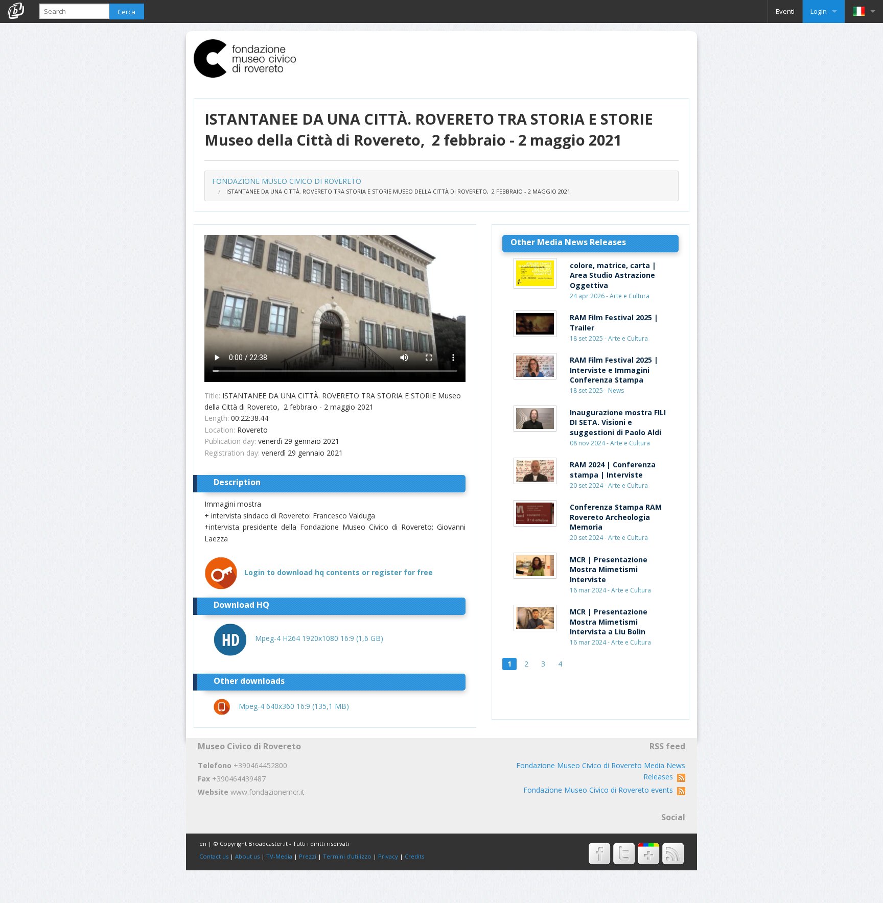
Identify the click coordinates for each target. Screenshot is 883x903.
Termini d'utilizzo (347, 856)
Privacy (388, 856)
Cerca (126, 11)
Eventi (785, 11)
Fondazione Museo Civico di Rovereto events (600, 790)
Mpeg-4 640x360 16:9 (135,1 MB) (294, 706)
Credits (414, 856)
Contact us (213, 856)
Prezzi (307, 856)
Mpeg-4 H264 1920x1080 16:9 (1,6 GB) (319, 638)
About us (247, 856)
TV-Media (279, 856)
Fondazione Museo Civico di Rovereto (286, 181)
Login (818, 11)
